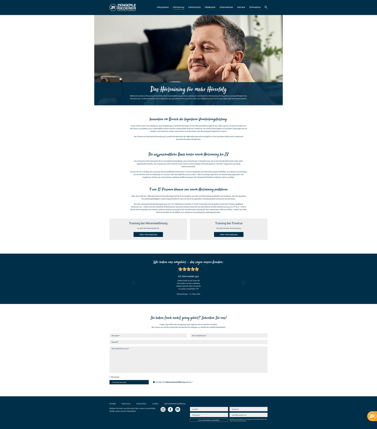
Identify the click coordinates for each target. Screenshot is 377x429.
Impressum (126, 404)
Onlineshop (252, 7)
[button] (266, 7)
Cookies (155, 404)
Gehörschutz (192, 7)
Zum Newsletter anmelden (209, 420)
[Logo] (122, 7)
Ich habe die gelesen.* (174, 382)
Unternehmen (224, 7)
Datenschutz (141, 404)
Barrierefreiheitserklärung (174, 404)
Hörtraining (176, 7)
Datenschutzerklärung (175, 382)
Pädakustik (208, 7)
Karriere (238, 7)
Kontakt (112, 404)
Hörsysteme (160, 7)
